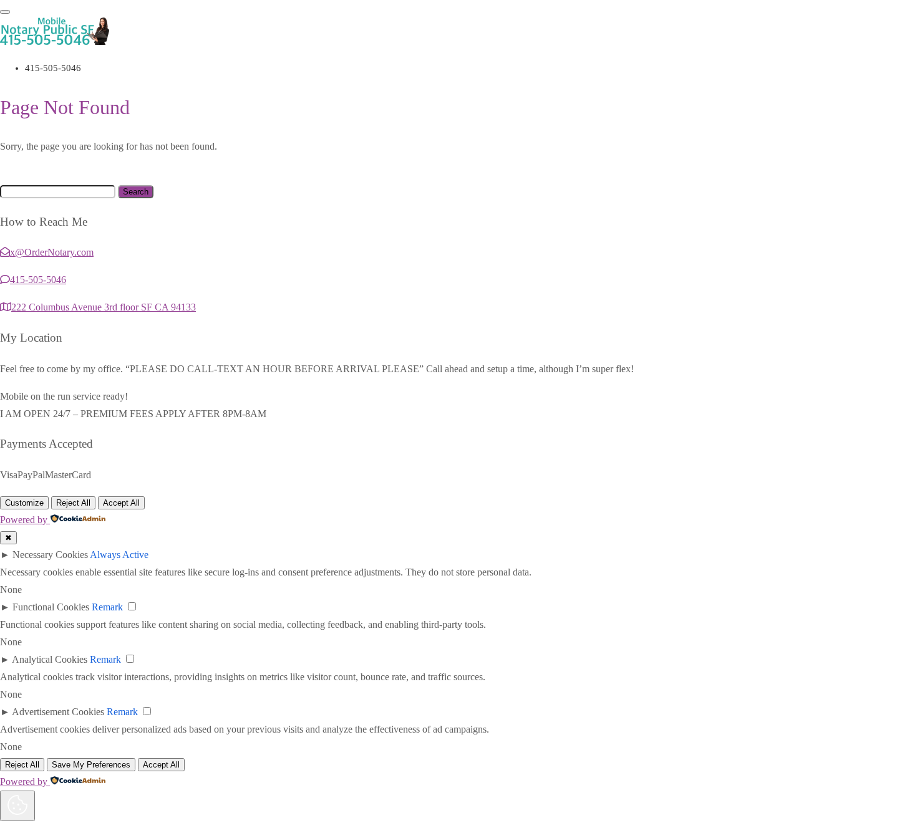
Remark (107, 607)
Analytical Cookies (49, 659)
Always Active (119, 554)
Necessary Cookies (50, 554)
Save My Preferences (91, 764)
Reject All (73, 503)
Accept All (121, 503)
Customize (24, 503)
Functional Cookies (50, 607)
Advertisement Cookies (58, 711)
